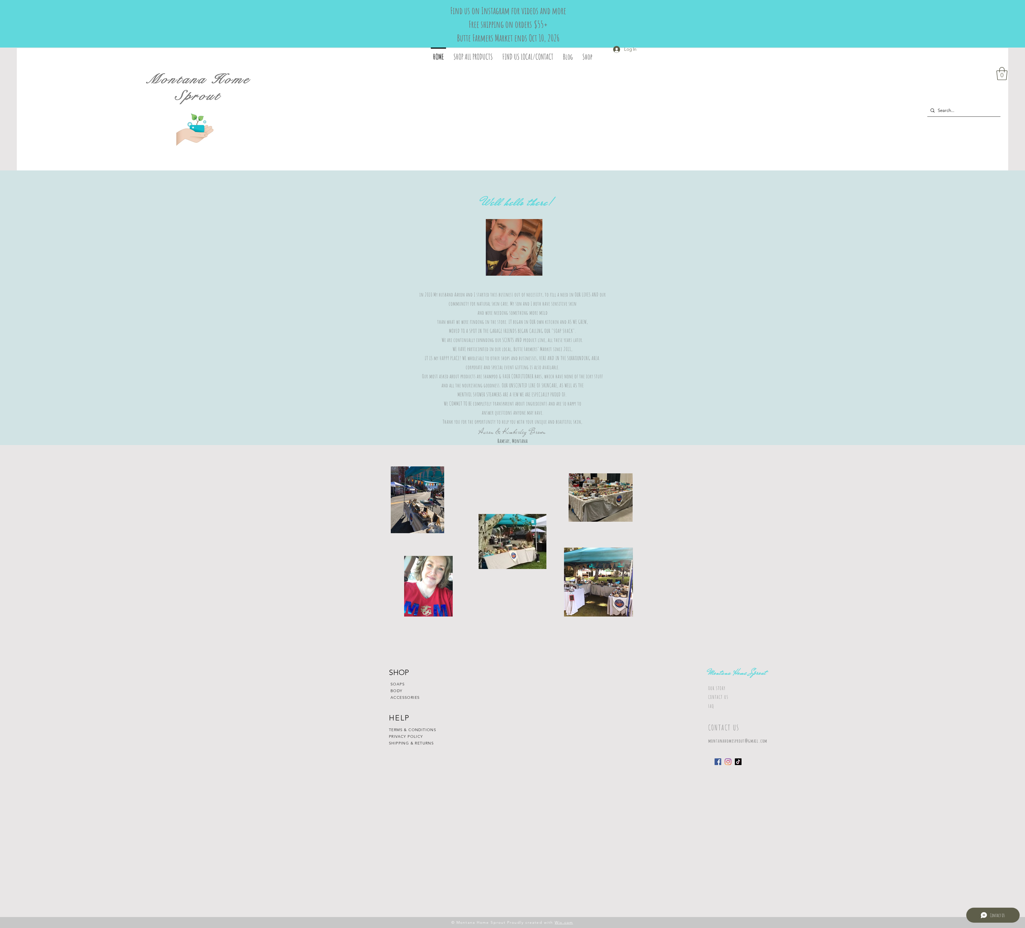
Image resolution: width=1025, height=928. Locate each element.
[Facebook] (718, 761)
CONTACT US (718, 697)
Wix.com (564, 922)
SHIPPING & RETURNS (411, 743)
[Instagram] (728, 761)
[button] (1001, 73)
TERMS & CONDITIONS (412, 729)
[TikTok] (738, 761)
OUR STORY (717, 688)
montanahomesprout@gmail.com (738, 741)
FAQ (711, 706)
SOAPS (398, 684)
